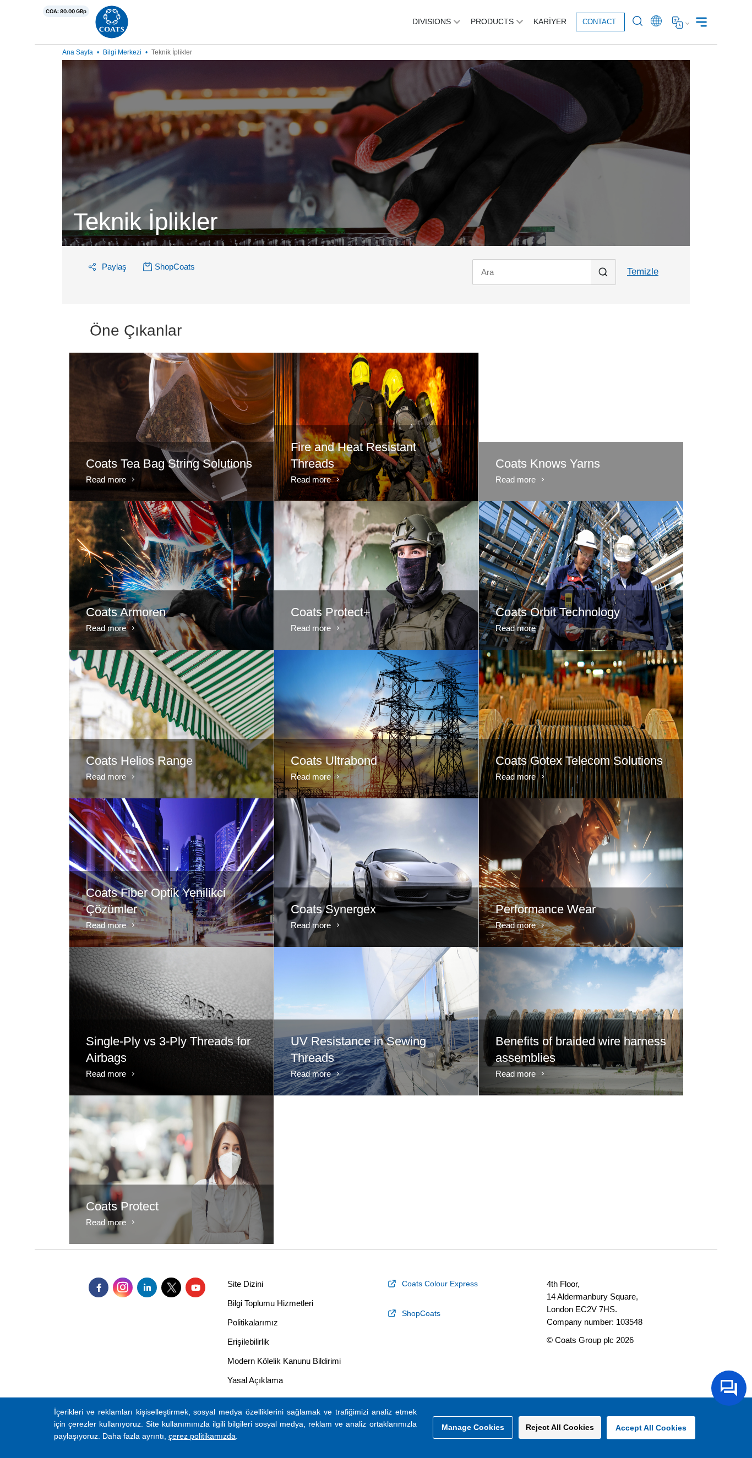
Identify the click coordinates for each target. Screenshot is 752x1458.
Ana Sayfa (77, 52)
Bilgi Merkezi (122, 52)
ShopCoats (175, 266)
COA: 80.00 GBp (66, 11)
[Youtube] (195, 1287)
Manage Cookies (473, 1427)
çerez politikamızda (202, 1436)
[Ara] (544, 272)
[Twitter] (171, 1287)
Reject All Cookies (560, 1427)
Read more (106, 479)
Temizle (642, 271)
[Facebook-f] (98, 1287)
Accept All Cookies (650, 1427)
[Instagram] (123, 1287)
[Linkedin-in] (147, 1287)
